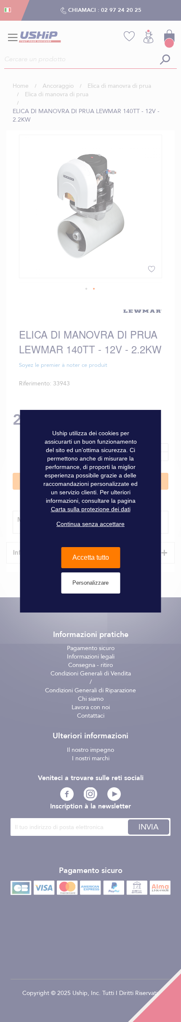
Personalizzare (90, 583)
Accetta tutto (90, 557)
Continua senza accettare (90, 523)
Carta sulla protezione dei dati (90, 509)
